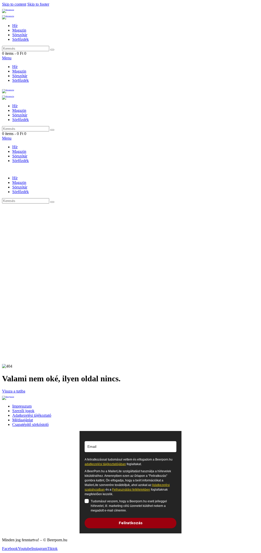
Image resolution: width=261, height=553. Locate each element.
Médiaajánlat (22, 420)
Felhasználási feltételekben (131, 489)
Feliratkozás (130, 523)
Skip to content (14, 4)
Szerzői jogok (23, 411)
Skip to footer (38, 4)
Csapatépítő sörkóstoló (30, 424)
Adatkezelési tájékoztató (31, 415)
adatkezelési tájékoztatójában (105, 464)
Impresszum (22, 406)
